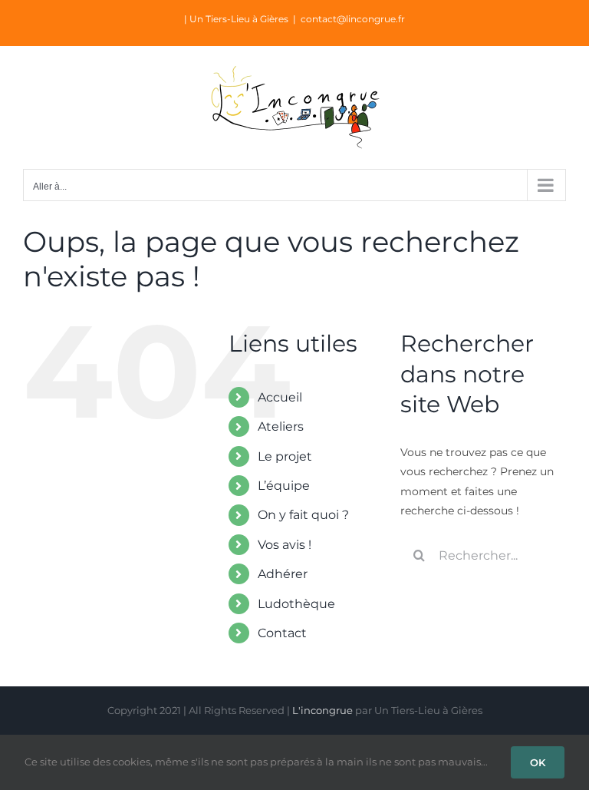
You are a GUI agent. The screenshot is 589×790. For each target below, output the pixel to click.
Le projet (285, 456)
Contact (282, 633)
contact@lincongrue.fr (353, 19)
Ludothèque (296, 604)
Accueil (280, 397)
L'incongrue (322, 710)
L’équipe (284, 485)
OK (537, 762)
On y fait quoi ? (303, 514)
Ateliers (281, 426)
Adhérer (283, 574)
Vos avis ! (284, 544)
